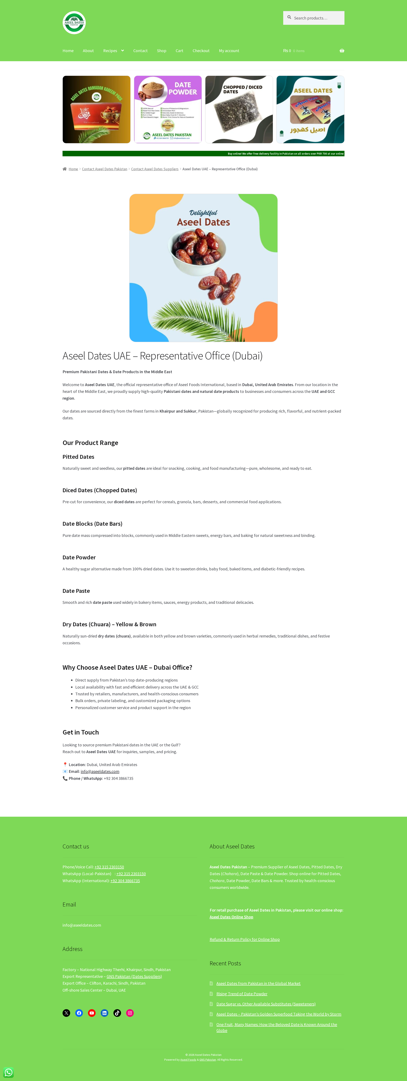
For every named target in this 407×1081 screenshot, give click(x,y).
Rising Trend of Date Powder (241, 993)
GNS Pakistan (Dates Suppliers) (134, 976)
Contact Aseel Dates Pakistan (104, 169)
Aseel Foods (188, 1060)
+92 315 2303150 (109, 866)
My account (229, 50)
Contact (140, 50)
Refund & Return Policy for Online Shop (245, 939)
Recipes (110, 50)
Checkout (201, 50)
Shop (161, 50)
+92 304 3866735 (125, 880)
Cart (179, 50)
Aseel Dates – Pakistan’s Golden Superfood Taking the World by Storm (278, 1014)
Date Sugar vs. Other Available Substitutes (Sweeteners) (266, 1003)
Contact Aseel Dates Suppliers (154, 169)
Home (68, 50)
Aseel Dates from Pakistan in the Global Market (258, 983)
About (88, 50)
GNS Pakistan (207, 1060)
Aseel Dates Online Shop (231, 916)
